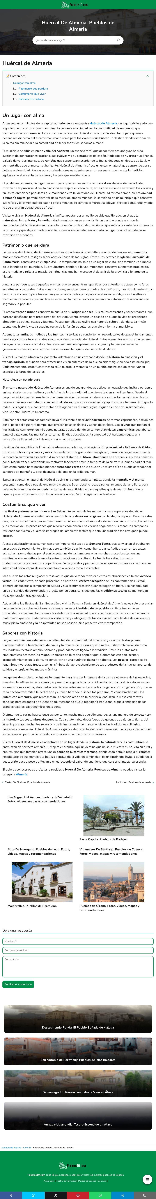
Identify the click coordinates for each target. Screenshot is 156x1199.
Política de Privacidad (66, 1180)
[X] (56, 1195)
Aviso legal (49, 1180)
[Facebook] (11, 1195)
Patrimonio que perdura (33, 88)
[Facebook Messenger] (33, 1195)
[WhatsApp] (100, 1195)
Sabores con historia (31, 99)
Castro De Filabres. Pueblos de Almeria (27, 782)
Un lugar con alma (24, 83)
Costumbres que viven (32, 94)
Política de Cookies (87, 1180)
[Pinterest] (78, 1195)
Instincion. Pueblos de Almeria (133, 782)
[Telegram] (122, 1195)
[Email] (145, 1195)
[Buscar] (117, 39)
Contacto (102, 1180)
